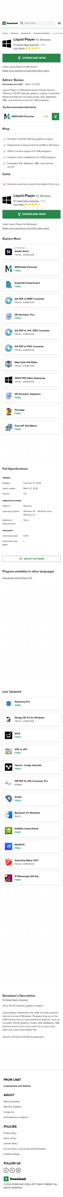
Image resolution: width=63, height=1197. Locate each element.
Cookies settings (11, 1154)
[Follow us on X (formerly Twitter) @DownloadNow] (12, 1170)
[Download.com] (10, 23)
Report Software (34, 559)
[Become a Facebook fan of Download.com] (6, 1170)
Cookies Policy (10, 1143)
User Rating (19, 48)
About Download (11, 1101)
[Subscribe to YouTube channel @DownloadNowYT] (18, 1170)
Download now (34, 58)
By (26, 44)
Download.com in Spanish (16, 1117)
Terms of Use (10, 1138)
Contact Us (9, 1112)
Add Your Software (12, 1107)
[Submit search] (21, 23)
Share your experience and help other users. (26, 70)
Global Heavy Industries (17, 1000)
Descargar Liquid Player (15, 578)
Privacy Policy (10, 1133)
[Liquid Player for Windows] (6, 43)
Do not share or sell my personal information (25, 1149)
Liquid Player (32, 39)
